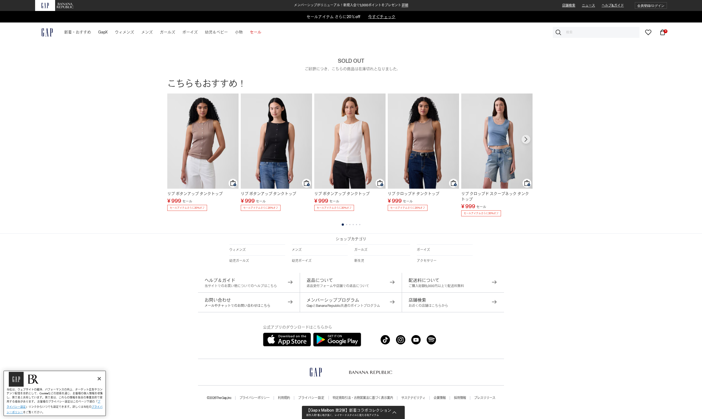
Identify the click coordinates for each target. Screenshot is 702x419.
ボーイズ (423, 250)
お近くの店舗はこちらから (428, 306)
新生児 (359, 261)
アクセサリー (427, 261)
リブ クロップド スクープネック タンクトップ (495, 196)
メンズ (297, 250)
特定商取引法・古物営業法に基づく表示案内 (363, 398)
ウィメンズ (237, 250)
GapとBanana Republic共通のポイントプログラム (343, 306)
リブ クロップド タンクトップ (413, 193)
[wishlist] (648, 32)
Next (526, 139)
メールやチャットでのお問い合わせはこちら (237, 306)
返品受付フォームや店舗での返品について (338, 286)
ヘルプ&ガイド (613, 5)
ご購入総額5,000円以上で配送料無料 (436, 286)
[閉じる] (99, 379)
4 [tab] (353, 224)
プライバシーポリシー (254, 398)
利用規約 (284, 398)
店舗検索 (568, 5)
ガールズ (360, 250)
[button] (651, 5)
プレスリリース (484, 398)
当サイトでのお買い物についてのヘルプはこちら (241, 286)
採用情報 (460, 398)
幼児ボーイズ (302, 261)
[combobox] (596, 32)
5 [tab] (356, 224)
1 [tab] (343, 224)
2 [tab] (346, 224)
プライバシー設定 (311, 398)
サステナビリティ (413, 398)
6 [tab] (359, 224)
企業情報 (440, 398)
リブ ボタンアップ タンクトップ (195, 193)
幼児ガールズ (239, 261)
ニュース (588, 5)
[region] (54, 393)
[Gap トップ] (44, 32)
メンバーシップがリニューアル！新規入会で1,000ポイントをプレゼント (351, 5)
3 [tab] (349, 224)
